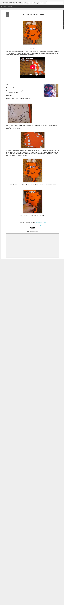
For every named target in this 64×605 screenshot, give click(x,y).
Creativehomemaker (41, 222)
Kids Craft (34, 225)
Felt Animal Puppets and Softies (33, 15)
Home (10, 6)
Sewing (39, 225)
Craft (30, 225)
